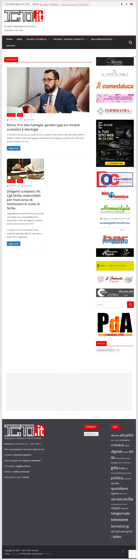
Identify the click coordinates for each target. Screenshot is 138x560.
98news (115, 435)
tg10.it (129, 531)
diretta (125, 452)
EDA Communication (101, 39)
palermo (120, 473)
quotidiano (119, 488)
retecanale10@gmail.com (33, 449)
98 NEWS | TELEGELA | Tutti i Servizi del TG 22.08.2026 (64, 4)
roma (125, 494)
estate (127, 458)
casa (112, 440)
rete (120, 493)
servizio (117, 499)
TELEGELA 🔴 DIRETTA (36, 39)
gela (114, 467)
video (117, 536)
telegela (115, 508)
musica (113, 473)
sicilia (128, 499)
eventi (120, 463)
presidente (127, 479)
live (127, 469)
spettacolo (119, 504)
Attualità (11, 115)
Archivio (10, 45)
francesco (127, 463)
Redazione (30, 120)
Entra (9, 39)
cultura (127, 446)
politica (117, 477)
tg (127, 526)
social (113, 504)
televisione (119, 519)
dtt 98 (117, 458)
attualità (126, 435)
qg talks (115, 483)
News (19, 39)
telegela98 (124, 508)
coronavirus (124, 440)
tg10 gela (121, 531)
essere (122, 458)
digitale (117, 451)
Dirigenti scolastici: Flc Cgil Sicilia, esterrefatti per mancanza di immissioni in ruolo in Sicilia (24, 199)
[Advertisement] (69, 392)
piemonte (127, 473)
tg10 (113, 531)
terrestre (118, 526)
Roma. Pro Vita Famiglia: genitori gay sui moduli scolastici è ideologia (43, 127)
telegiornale (120, 513)
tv (111, 537)
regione (115, 493)
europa (114, 462)
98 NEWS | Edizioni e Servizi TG (69, 39)
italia (122, 468)
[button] (47, 39)
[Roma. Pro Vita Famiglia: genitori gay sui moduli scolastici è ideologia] (48, 90)
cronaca (117, 444)
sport (125, 504)
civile (117, 440)
